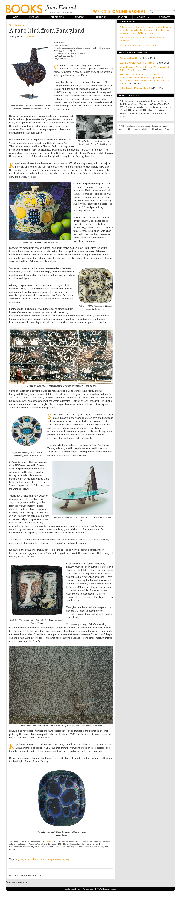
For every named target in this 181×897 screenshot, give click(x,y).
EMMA (47, 841)
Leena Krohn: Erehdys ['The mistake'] (137, 63)
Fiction (34, 17)
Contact (164, 17)
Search (122, 17)
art (17, 859)
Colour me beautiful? (130, 58)
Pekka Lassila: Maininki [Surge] (135, 88)
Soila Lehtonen (16, 25)
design (50, 859)
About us (143, 17)
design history (62, 859)
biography (24, 859)
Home (15, 17)
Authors (101, 17)
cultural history (38, 859)
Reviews (80, 17)
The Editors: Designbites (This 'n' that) (138, 45)
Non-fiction (56, 17)
